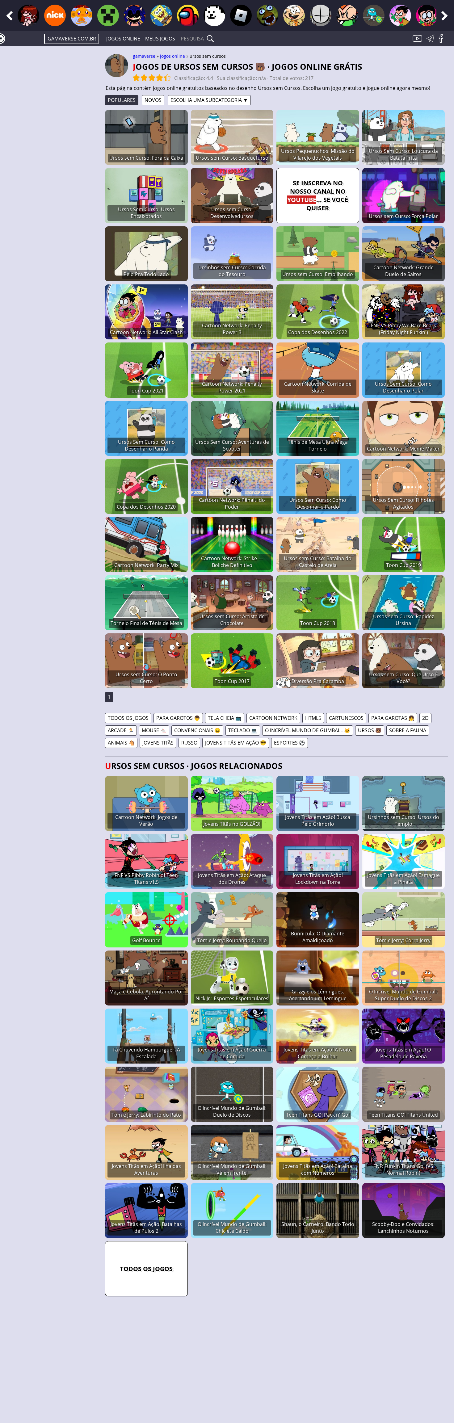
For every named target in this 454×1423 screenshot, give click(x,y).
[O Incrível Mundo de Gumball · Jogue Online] (374, 15)
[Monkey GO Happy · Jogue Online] (81, 15)
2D (425, 718)
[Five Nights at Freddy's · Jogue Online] (267, 15)
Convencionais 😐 (197, 730)
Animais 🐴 (121, 742)
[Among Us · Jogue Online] (188, 15)
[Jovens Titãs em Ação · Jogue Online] (427, 15)
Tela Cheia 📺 (225, 718)
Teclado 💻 (242, 730)
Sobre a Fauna (407, 730)
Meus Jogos (160, 38)
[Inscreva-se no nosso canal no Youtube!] (418, 42)
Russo (189, 742)
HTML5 (313, 718)
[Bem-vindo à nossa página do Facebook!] (443, 42)
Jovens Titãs (158, 742)
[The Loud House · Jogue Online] (294, 15)
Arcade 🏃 (121, 730)
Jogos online (123, 38)
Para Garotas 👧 (392, 718)
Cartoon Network (273, 718)
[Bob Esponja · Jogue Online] (161, 15)
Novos (153, 100)
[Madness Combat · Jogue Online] (320, 15)
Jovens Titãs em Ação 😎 (235, 742)
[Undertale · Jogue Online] (214, 15)
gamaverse (144, 56)
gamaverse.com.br (72, 38)
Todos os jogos (128, 718)
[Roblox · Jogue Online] (241, 15)
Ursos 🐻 (369, 730)
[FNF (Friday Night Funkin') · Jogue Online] (28, 15)
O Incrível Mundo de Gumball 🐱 (307, 730)
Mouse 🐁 (154, 730)
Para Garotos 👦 (178, 718)
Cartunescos (346, 718)
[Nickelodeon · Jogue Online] (55, 15)
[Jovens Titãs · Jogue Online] (400, 15)
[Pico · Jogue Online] (347, 15)
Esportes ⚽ (289, 742)
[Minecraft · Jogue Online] (108, 15)
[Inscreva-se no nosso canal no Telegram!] (431, 42)
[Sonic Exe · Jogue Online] (134, 15)
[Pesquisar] (210, 38)
